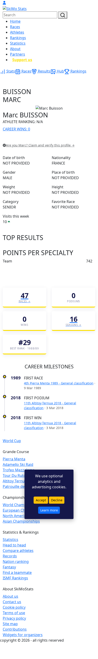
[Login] (4, 2)
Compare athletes (18, 550)
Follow (60, 138)
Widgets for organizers (23, 634)
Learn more (49, 510)
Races (15, 26)
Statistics (18, 43)
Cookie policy (14, 607)
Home (15, 21)
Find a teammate (17, 572)
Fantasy (9, 567)
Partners (17, 54)
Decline (56, 500)
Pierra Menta (14, 459)
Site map (10, 623)
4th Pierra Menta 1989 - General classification (58, 383)
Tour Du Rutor (15, 475)
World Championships (22, 504)
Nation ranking (16, 561)
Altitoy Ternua (15, 480)
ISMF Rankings (15, 578)
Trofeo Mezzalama (19, 470)
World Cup (12, 440)
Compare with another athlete (28, 138)
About (15, 48)
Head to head (14, 545)
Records (10, 556)
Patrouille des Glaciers (22, 486)
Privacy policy (14, 618)
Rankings (18, 37)
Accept (41, 500)
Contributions (15, 629)
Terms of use (14, 612)
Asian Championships (21, 521)
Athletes (17, 32)
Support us (22, 59)
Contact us (12, 601)
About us (10, 596)
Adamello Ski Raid (18, 464)
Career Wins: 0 (16, 129)
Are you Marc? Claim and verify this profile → (40, 145)
